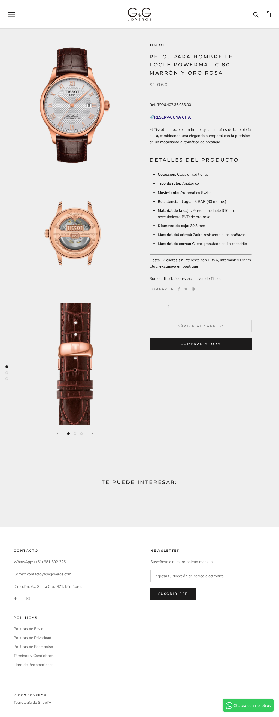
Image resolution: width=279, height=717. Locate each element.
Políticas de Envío (28, 628)
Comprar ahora (201, 344)
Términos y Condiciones (34, 655)
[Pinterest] (193, 289)
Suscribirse (173, 594)
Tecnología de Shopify (32, 702)
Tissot (157, 45)
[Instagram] (28, 598)
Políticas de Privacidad (32, 637)
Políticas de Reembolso (33, 646)
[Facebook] (179, 289)
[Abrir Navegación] (11, 14)
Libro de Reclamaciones (33, 664)
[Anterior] (58, 433)
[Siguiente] (92, 433)
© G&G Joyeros (30, 695)
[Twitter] (186, 289)
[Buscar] (256, 14)
